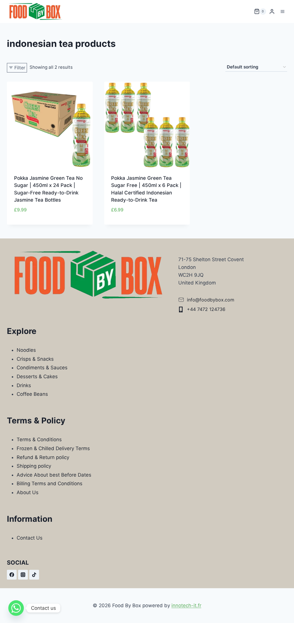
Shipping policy (34, 466)
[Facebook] (12, 575)
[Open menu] (282, 11)
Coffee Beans (32, 394)
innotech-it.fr (186, 605)
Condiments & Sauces (42, 367)
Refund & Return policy (43, 457)
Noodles (26, 350)
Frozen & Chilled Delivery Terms (53, 448)
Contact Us (29, 538)
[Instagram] (23, 575)
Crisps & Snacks (35, 359)
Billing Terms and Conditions (49, 483)
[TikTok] (34, 575)
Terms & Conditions (39, 439)
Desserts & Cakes (37, 376)
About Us (27, 492)
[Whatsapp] (16, 608)
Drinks (24, 385)
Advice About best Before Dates (54, 475)
